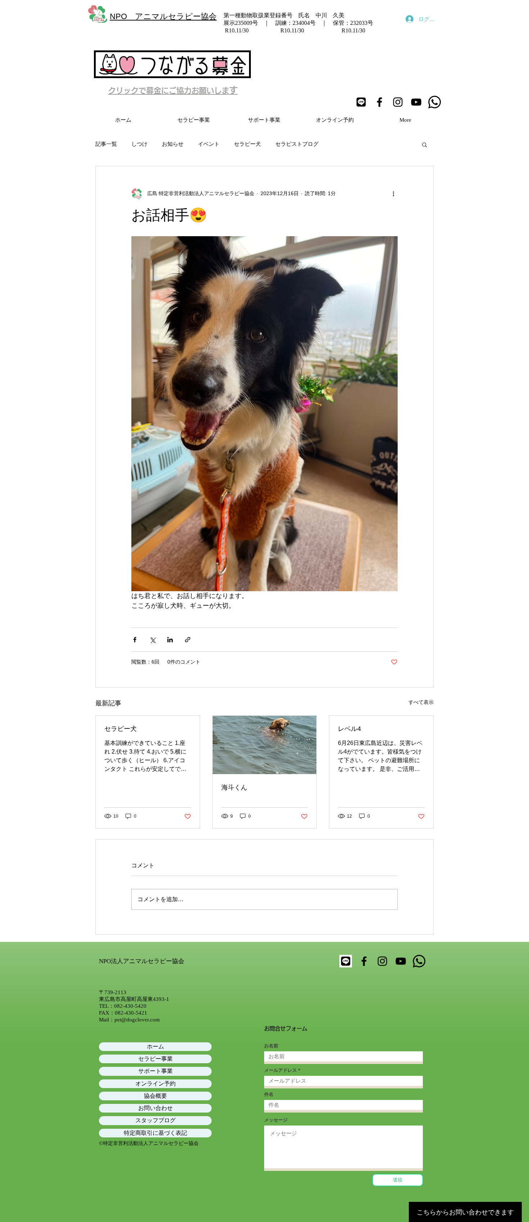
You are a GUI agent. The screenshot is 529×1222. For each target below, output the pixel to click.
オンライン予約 (155, 1083)
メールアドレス (280, 1070)
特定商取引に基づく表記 (155, 1132)
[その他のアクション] (393, 193)
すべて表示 (421, 702)
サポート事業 (155, 1071)
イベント (209, 144)
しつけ (139, 144)
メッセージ (276, 1120)
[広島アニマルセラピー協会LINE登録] (361, 102)
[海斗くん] (265, 745)
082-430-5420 (130, 1006)
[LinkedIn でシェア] (170, 639)
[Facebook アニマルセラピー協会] (379, 102)
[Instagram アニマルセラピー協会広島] (398, 102)
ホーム (155, 1046)
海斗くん (234, 787)
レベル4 (349, 728)
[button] (424, 144)
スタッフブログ (155, 1120)
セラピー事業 (155, 1058)
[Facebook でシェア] (134, 639)
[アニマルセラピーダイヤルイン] (434, 102)
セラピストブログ (296, 144)
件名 (268, 1094)
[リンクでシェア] (187, 639)
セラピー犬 (247, 144)
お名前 (271, 1045)
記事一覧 (106, 144)
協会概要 (155, 1095)
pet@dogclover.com (137, 1020)
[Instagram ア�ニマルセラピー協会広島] (382, 961)
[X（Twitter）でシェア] (152, 639)
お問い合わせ (155, 1108)
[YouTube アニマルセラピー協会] (416, 102)
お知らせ (173, 144)
